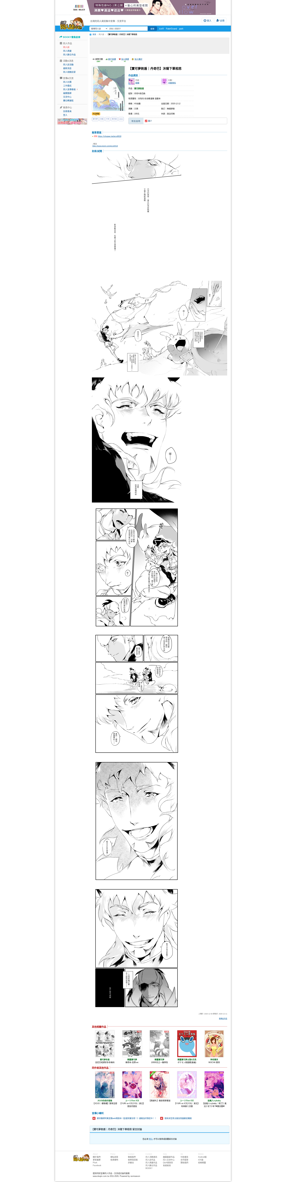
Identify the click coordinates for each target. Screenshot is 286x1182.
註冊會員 (67, 111)
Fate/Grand (171, 28)
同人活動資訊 (151, 1157)
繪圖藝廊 (67, 93)
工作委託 (67, 85)
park (181, 28)
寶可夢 (95, 119)
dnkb (121, 119)
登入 (209, 20)
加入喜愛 (125, 59)
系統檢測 (167, 1165)
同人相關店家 (69, 72)
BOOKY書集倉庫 (71, 37)
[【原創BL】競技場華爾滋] (159, 1084)
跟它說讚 (112, 59)
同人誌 (66, 47)
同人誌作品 (150, 1160)
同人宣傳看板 (69, 89)
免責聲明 (114, 1160)
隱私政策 (114, 1157)
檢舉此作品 (223, 1018)
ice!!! (161, 28)
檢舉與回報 (133, 1160)
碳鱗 (137, 83)
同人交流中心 (169, 1160)
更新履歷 (97, 1160)
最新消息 (67, 68)
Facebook (97, 1165)
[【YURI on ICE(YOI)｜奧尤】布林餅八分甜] (187, 1084)
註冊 (222, 20)
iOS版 (200, 1160)
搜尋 (152, 29)
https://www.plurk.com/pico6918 (105, 146)
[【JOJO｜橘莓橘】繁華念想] (105, 1084)
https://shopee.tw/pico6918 (109, 136)
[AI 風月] (72, 123)
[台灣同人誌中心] (72, 23)
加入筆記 (138, 59)
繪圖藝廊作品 (169, 1157)
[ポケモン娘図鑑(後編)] (187, 1043)
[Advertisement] (159, 45)
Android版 (202, 1157)
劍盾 (102, 119)
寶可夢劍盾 (139, 88)
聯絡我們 (132, 1157)
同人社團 (67, 82)
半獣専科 (172, 83)
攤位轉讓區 (68, 100)
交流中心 (67, 97)
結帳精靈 (202, 1162)
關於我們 (97, 1157)
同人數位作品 (69, 54)
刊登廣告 (184, 1157)
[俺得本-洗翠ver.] (132, 1043)
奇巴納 (114, 119)
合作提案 (184, 1160)
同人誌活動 (68, 64)
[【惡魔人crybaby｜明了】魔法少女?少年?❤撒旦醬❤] (214, 1084)
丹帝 (107, 119)
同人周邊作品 (151, 1162)
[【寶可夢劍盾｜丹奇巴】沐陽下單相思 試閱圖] (136, 216)
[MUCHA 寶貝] (214, 1043)
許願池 (131, 1162)
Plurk (95, 1162)
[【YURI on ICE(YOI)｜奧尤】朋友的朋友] (132, 1084)
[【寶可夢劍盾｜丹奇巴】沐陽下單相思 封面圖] (109, 88)
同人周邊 (67, 51)
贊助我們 (184, 1162)
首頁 (94, 34)
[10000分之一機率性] (159, 1043)
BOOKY (149, 1168)
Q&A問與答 (168, 1162)
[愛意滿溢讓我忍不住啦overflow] (143, 7)
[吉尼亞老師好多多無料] (105, 1043)
